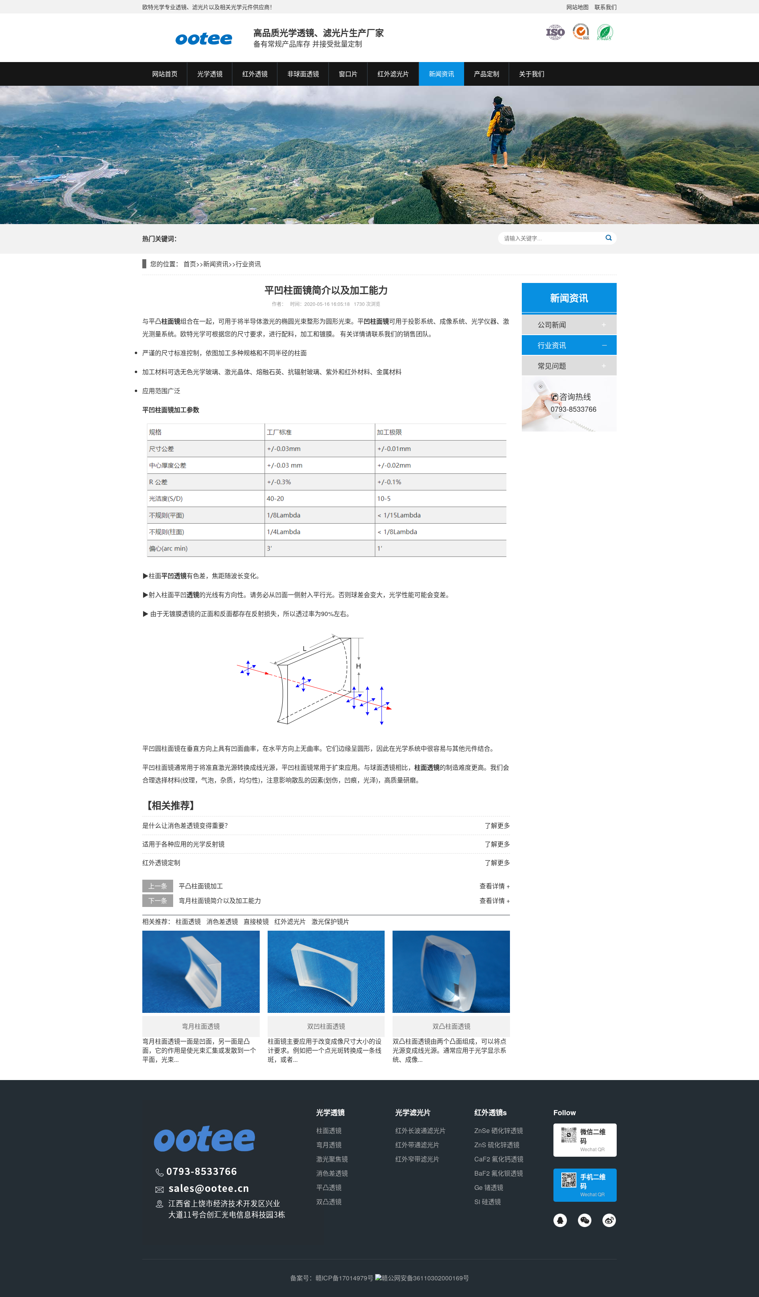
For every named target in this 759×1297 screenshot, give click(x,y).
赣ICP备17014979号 (344, 1277)
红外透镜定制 (161, 862)
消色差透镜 (222, 921)
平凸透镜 (329, 1187)
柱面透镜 (188, 921)
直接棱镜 (256, 921)
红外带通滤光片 (417, 1144)
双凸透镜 (329, 1201)
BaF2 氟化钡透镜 (498, 1173)
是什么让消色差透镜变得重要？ (186, 825)
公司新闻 (552, 324)
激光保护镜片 (330, 921)
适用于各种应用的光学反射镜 (183, 843)
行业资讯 (248, 263)
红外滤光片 (290, 921)
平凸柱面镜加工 (201, 885)
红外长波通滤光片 (420, 1130)
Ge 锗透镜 (488, 1187)
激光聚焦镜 (332, 1158)
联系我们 (606, 7)
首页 (189, 263)
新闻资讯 (215, 263)
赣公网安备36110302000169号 (425, 1277)
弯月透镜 (329, 1144)
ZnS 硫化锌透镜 (496, 1144)
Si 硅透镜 (487, 1201)
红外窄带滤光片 (417, 1158)
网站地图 (577, 7)
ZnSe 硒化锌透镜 (498, 1130)
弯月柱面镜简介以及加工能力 (220, 900)
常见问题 (552, 365)
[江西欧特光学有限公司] (190, 37)
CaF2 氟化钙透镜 (498, 1158)
